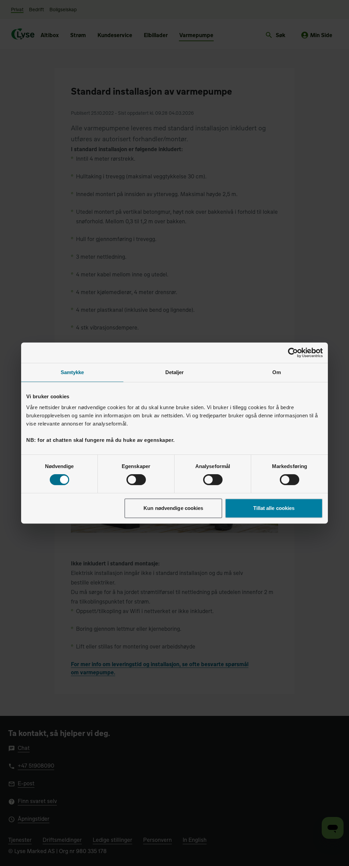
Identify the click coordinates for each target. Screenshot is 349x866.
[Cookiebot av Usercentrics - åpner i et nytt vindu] (293, 353)
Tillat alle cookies (274, 508)
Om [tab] (276, 372)
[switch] (136, 479)
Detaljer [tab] (174, 372)
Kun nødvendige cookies (173, 508)
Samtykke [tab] (72, 372)
